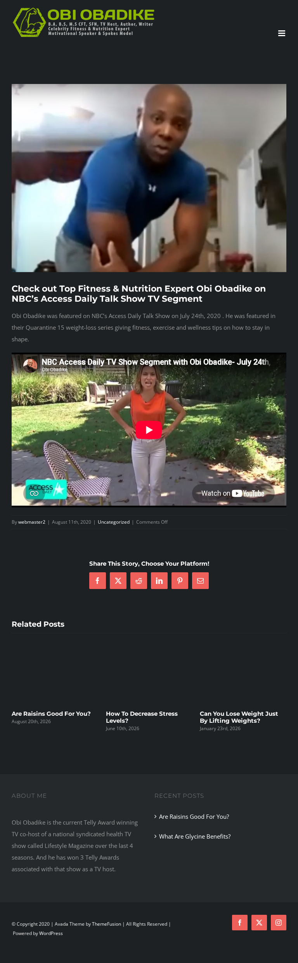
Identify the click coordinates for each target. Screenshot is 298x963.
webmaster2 (31, 522)
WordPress (51, 941)
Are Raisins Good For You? (239, 713)
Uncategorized (114, 522)
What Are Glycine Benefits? (194, 844)
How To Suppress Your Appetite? (45, 717)
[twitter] (259, 931)
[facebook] (240, 931)
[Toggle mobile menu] (282, 33)
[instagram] (278, 931)
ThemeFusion (106, 932)
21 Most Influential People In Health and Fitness (148, 725)
